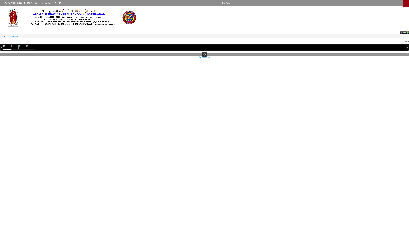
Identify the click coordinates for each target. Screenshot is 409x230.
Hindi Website (226, 3)
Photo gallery (13, 36)
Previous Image (1, 54)
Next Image (407, 54)
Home (4, 36)
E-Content (59, 3)
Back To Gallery (204, 57)
